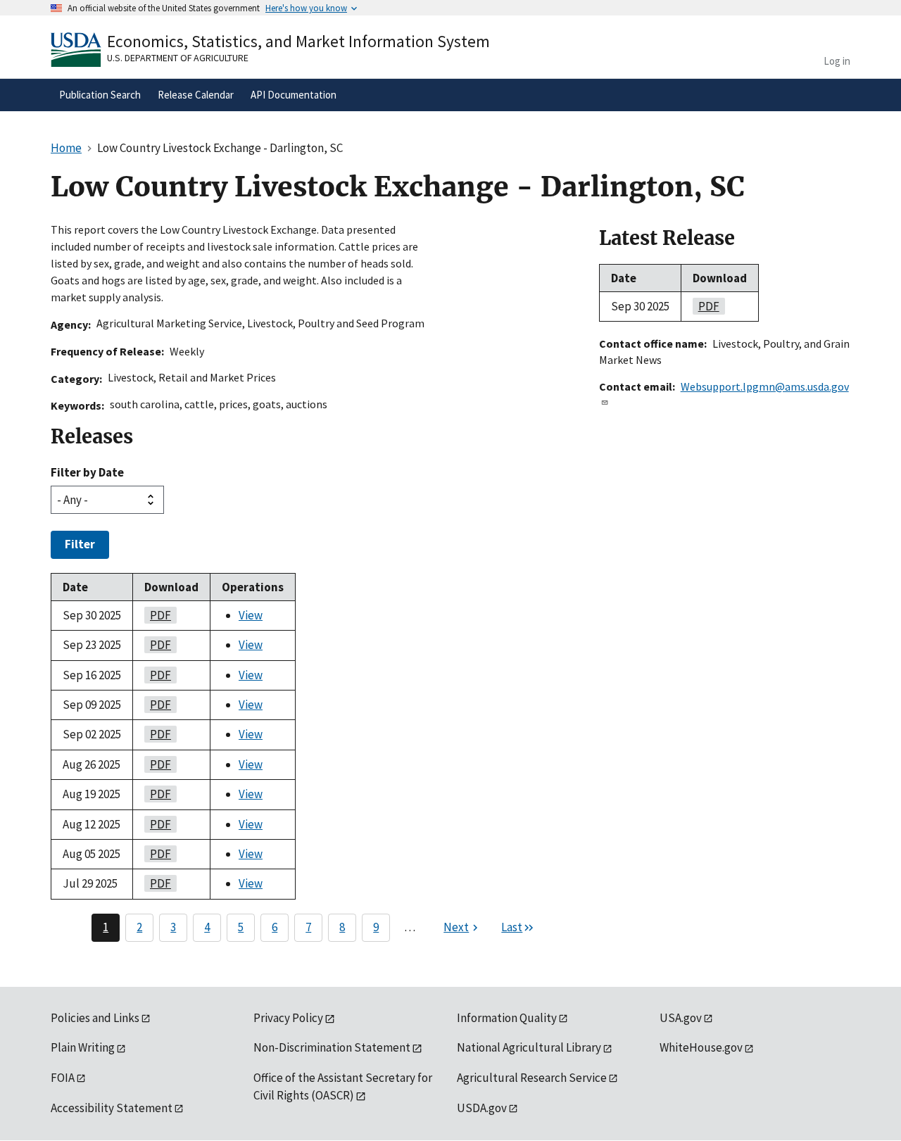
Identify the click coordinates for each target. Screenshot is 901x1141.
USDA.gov (482, 1108)
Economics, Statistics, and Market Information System (298, 41)
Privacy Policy (288, 1018)
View (251, 615)
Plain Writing (83, 1047)
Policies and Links (95, 1018)
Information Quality (507, 1018)
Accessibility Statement (111, 1108)
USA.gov (681, 1018)
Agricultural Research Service (532, 1077)
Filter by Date (87, 472)
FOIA (63, 1077)
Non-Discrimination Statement (331, 1047)
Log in (837, 60)
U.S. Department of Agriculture (177, 57)
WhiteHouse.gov (701, 1047)
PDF (157, 615)
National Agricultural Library (529, 1047)
